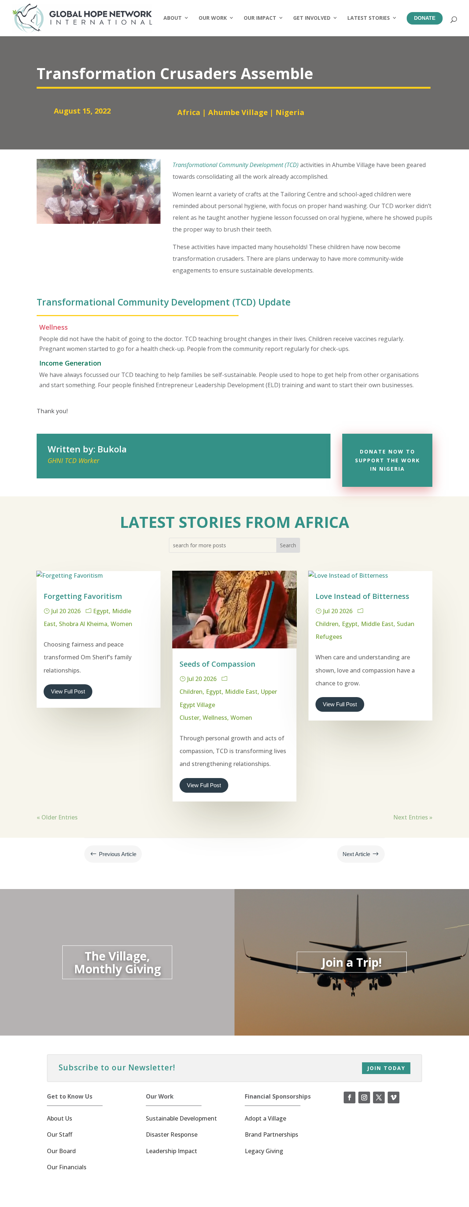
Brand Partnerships (271, 1134)
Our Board (61, 1151)
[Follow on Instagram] (364, 1097)
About (172, 17)
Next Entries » (412, 817)
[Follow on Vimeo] (393, 1097)
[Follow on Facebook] (349, 1097)
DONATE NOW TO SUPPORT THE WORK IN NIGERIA (387, 460)
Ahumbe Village (238, 112)
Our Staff (59, 1134)
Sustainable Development (181, 1118)
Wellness (215, 718)
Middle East (241, 692)
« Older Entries (57, 817)
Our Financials (66, 1167)
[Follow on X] (379, 1097)
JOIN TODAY (386, 1068)
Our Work (213, 17)
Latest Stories (368, 17)
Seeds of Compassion (217, 664)
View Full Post (68, 691)
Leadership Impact (171, 1151)
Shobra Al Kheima (83, 624)
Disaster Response (171, 1134)
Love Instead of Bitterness (362, 596)
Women (121, 624)
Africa (188, 112)
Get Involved (311, 17)
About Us (59, 1118)
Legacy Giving (264, 1151)
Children (191, 692)
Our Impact (260, 17)
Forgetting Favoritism (83, 596)
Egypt (101, 611)
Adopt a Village (265, 1118)
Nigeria (290, 112)
